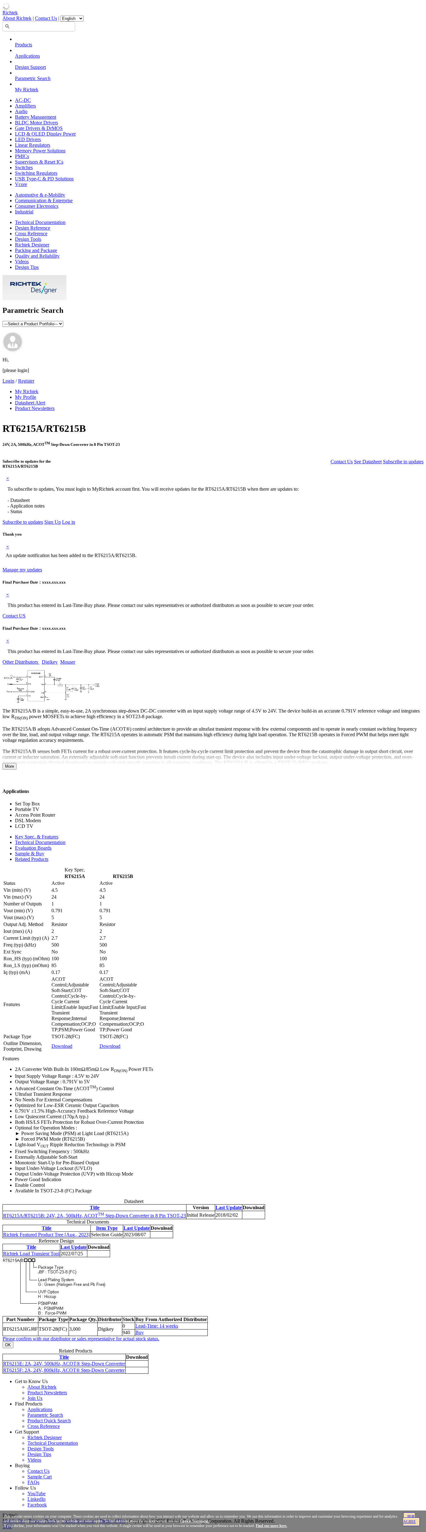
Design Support (30, 67)
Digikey (50, 662)
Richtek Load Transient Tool (31, 1253)
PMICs (22, 156)
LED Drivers (28, 139)
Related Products (31, 859)
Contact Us (46, 18)
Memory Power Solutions (40, 150)
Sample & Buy (29, 853)
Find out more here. (271, 1526)
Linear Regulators (32, 145)
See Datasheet (368, 461)
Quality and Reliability (37, 256)
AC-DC (23, 100)
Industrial (24, 211)
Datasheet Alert (30, 402)
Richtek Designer (32, 244)
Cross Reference (31, 233)
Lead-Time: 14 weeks (156, 1326)
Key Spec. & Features (36, 836)
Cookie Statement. (194, 1521)
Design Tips (27, 267)
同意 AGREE (409, 1519)
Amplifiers (25, 105)
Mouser (67, 662)
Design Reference (32, 228)
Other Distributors (20, 662)
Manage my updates (22, 569)
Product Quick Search (49, 1420)
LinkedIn (36, 1499)
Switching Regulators (36, 173)
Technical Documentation (40, 222)
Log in (68, 522)
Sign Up (52, 522)
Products (23, 44)
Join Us (34, 1398)
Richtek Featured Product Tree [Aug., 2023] (46, 1234)
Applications (27, 56)
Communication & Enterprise (44, 200)
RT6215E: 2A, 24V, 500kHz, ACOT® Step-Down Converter (64, 1363)
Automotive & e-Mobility (40, 195)
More (9, 766)
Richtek (10, 12)
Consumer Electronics (36, 206)
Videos (22, 261)
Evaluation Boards (33, 848)
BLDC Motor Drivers (36, 122)
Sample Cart (39, 1476)
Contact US (14, 615)
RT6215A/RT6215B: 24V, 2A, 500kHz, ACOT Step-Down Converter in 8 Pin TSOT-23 (94, 1215)
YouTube (36, 1493)
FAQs (33, 1482)
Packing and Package (36, 250)
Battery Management (35, 117)
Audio (21, 111)
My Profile (25, 397)
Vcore (21, 184)
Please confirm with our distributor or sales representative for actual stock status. (80, 1338)
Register (26, 381)
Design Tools (28, 239)
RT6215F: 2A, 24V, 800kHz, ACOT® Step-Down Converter (64, 1370)
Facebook (37, 1504)
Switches (24, 167)
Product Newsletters (35, 408)
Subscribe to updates (403, 461)
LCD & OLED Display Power (45, 133)
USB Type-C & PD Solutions (44, 178)
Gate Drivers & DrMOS (39, 128)
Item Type (107, 1228)
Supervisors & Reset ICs (39, 162)
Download (61, 1046)
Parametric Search (33, 78)
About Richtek (16, 18)
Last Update (228, 1207)
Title (94, 1207)
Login (8, 381)
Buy (139, 1332)
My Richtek (26, 89)
